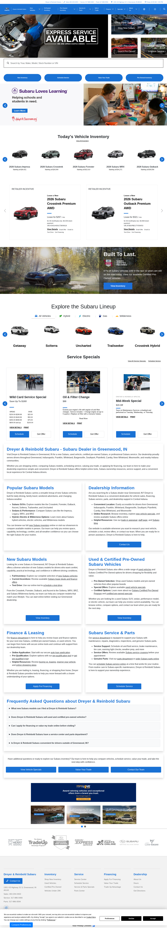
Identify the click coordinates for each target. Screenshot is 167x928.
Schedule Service (154, 361)
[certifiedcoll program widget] (129, 842)
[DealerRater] (6, 907)
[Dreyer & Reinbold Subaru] (15, 9)
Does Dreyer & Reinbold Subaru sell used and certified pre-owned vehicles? (48, 717)
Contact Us (124, 544)
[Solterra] (83, 815)
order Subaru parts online (147, 659)
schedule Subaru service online (111, 664)
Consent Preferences (21, 925)
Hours (136, 883)
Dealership (140, 874)
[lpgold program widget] (15, 842)
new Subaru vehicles (67, 576)
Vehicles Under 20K (52, 891)
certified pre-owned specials (119, 593)
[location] (111, 2)
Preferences (109, 918)
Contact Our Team (136, 769)
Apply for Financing (42, 686)
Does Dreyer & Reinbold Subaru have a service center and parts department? (49, 734)
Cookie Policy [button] (91, 917)
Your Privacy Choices (82, 926)
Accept (153, 918)
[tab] (43, 316)
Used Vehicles (50, 883)
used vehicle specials (135, 587)
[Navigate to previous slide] (2, 105)
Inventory (50, 874)
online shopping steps (26, 665)
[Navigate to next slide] (165, 105)
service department (101, 638)
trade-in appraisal (129, 520)
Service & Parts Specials (84, 887)
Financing (110, 874)
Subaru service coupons (137, 652)
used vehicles (144, 569)
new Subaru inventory (39, 525)
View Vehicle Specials (31, 769)
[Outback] (48, 815)
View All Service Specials (137, 361)
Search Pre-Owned (126, 51)
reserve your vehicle (66, 662)
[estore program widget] (106, 842)
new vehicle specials (145, 514)
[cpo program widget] (60, 842)
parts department (125, 659)
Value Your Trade (83, 769)
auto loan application (60, 652)
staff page (142, 520)
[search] (164, 9)
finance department (19, 638)
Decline (131, 918)
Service (79, 874)
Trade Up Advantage (112, 887)
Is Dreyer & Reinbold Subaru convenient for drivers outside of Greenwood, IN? (50, 743)
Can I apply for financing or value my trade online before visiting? (43, 726)
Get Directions (139, 891)
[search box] (83, 62)
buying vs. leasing (47, 662)
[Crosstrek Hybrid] (119, 815)
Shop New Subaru (126, 28)
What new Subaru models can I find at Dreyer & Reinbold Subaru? (43, 708)
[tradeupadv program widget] (37, 842)
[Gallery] (54, 36)
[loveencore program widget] (151, 842)
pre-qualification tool (61, 656)
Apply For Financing (112, 879)
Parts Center (79, 891)
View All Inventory (82, 141)
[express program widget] (83, 842)
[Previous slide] (82, 826)
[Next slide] (85, 826)
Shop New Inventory (52, 879)
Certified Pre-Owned (52, 887)
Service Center (80, 879)
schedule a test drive (52, 585)
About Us (137, 879)
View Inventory (118, 286)
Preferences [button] (51, 920)
